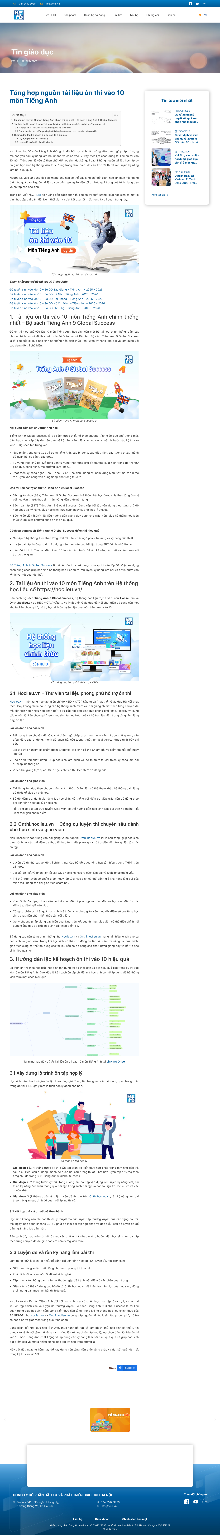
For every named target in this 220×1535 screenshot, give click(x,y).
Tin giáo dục (32, 52)
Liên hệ (171, 15)
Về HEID (51, 15)
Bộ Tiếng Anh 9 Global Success (31, 565)
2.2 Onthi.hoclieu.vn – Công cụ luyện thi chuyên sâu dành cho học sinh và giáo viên (56, 131)
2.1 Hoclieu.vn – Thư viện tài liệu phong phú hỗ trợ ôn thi (43, 127)
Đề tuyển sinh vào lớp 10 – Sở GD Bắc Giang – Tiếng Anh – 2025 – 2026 (56, 289)
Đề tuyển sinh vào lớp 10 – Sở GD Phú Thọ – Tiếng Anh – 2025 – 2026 (55, 308)
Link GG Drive (115, 1061)
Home (15, 60)
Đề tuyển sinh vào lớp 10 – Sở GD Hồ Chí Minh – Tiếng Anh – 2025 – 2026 (57, 303)
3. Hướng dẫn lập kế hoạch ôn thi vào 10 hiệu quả (39, 135)
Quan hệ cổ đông (94, 15)
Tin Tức (117, 15)
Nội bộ (134, 15)
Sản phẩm (70, 15)
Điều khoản (102, 1519)
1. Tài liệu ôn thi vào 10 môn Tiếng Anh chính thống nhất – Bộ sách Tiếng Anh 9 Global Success (64, 120)
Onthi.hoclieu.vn (90, 838)
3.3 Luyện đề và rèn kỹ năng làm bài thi (34, 142)
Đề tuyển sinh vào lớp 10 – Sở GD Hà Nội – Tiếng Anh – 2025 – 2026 (54, 294)
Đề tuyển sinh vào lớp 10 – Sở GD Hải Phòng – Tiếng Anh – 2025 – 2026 (56, 299)
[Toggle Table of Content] (113, 115)
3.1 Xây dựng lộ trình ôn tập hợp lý (31, 138)
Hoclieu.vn (16, 701)
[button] (200, 15)
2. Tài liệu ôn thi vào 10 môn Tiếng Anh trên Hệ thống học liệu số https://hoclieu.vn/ (58, 124)
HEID (38, 194)
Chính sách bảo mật (134, 1519)
